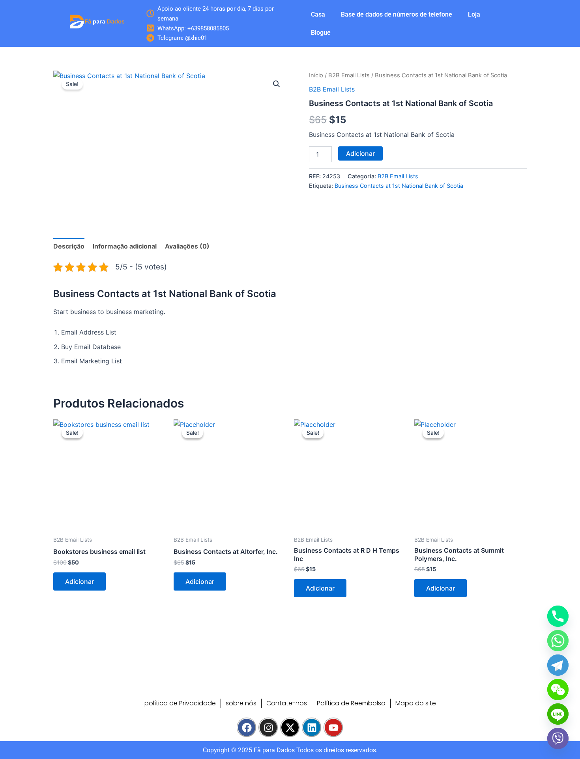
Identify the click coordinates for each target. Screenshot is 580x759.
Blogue (321, 32)
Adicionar (360, 153)
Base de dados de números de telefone (396, 14)
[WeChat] (558, 689)
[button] (276, 84)
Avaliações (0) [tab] (187, 246)
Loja (474, 14)
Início (316, 75)
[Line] (558, 714)
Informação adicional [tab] (125, 246)
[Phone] (558, 616)
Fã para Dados (274, 750)
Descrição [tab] (68, 246)
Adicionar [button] (79, 581)
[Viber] (558, 738)
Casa (318, 14)
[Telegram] (558, 665)
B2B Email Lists (349, 75)
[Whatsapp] (558, 640)
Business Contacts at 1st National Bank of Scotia (399, 185)
